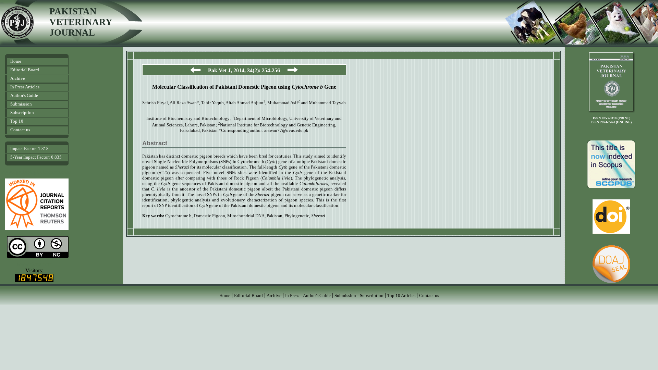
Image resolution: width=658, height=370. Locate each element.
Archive (17, 78)
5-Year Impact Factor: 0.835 (36, 157)
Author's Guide (24, 95)
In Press (292, 295)
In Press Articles (24, 86)
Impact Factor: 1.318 (29, 148)
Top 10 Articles (401, 295)
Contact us (20, 129)
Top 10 (16, 121)
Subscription (22, 112)
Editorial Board (24, 69)
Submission (21, 104)
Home (15, 61)
